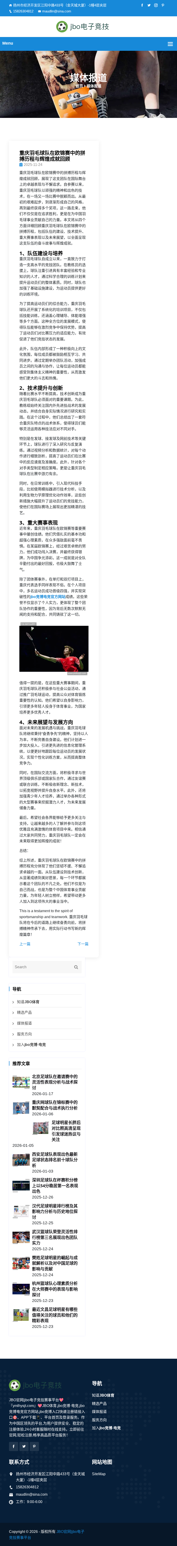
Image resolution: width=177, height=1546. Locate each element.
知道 (28, 1002)
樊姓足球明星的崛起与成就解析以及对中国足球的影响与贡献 (55, 1263)
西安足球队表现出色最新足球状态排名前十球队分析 (55, 1159)
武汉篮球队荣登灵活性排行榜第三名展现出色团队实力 (55, 1237)
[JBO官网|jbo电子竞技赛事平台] (88, 26)
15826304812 (23, 11)
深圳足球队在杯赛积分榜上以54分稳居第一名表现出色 (55, 1185)
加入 (31, 1045)
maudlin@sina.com (56, 11)
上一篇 (24, 944)
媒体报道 (24, 1023)
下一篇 (82, 944)
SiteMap (99, 1474)
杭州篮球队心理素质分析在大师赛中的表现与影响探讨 (55, 1289)
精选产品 (24, 1012)
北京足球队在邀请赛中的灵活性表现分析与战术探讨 (55, 1082)
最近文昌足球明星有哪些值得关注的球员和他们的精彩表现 (55, 1315)
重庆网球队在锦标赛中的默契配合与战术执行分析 (55, 1105)
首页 (79, 86)
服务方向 (24, 1034)
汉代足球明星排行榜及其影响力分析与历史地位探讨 (55, 1211)
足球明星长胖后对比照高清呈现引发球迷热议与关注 (66, 1131)
